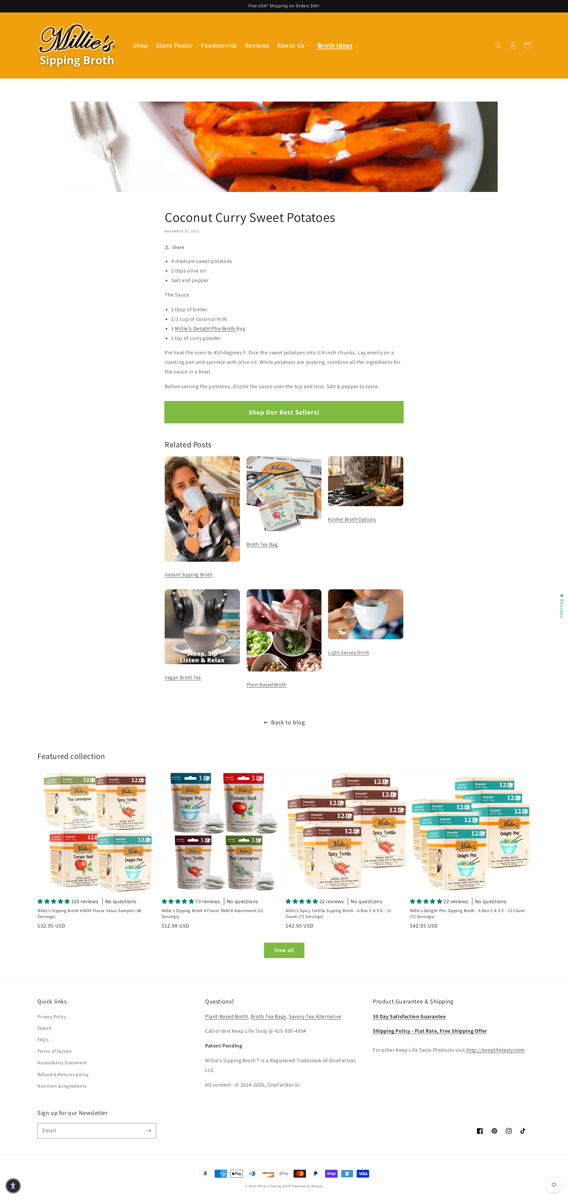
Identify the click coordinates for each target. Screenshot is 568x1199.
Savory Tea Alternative (315, 1016)
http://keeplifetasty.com (495, 1049)
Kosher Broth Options (352, 519)
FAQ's (43, 1040)
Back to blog (288, 722)
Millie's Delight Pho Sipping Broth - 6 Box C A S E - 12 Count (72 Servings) (467, 913)
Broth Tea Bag (262, 544)
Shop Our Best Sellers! (284, 412)
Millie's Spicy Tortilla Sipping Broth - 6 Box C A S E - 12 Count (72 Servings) (338, 913)
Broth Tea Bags (268, 1016)
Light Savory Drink (348, 652)
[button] (498, 45)
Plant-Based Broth (226, 1016)
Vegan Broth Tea (183, 677)
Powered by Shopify (307, 1186)
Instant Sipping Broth (189, 574)
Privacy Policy (51, 1017)
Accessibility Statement (62, 1063)
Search (44, 1028)
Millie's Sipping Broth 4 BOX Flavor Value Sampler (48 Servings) (89, 913)
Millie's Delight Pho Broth (205, 328)
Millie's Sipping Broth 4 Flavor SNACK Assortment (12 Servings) (212, 913)
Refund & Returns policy (63, 1074)
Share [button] (178, 247)
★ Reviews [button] (561, 605)
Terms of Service (54, 1051)
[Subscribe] (148, 1130)
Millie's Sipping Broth (274, 1186)
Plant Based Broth (267, 684)
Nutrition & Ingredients (62, 1086)
